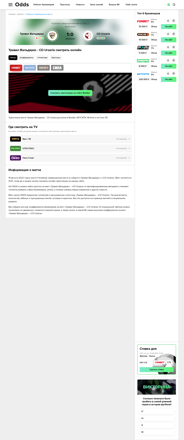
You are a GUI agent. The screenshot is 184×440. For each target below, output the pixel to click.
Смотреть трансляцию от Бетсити (30, 68)
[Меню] (10, 4)
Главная (11, 14)
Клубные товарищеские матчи (39, 14)
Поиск (174, 4)
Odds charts (131, 4)
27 (142, 411)
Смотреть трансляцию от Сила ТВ (57, 68)
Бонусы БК (114, 4)
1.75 (169, 362)
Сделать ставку (157, 369)
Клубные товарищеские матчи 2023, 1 (70, 23)
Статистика (42, 57)
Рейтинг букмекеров (43, 4)
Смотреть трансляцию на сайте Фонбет (70, 93)
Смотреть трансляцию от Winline (43, 68)
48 (142, 432)
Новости (80, 4)
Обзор (13, 57)
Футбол (20, 14)
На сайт (168, 26)
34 (142, 418)
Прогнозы (65, 4)
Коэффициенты (26, 57)
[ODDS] (22, 4)
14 (142, 425)
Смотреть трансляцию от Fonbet (16, 68)
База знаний (96, 4)
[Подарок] (168, 4)
